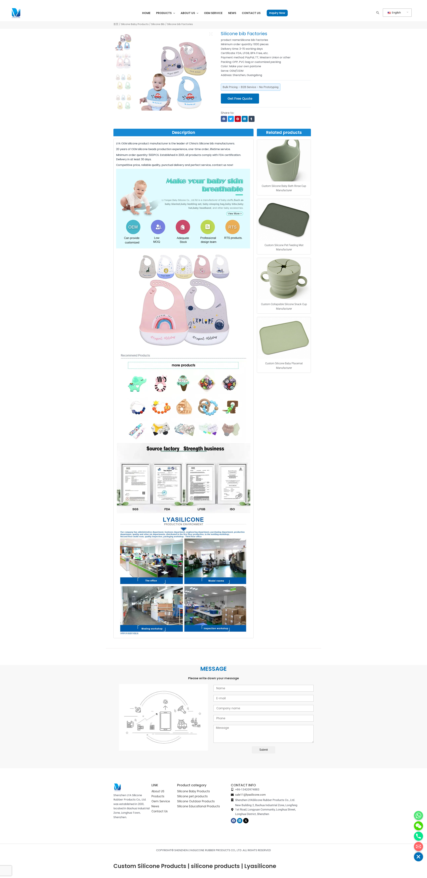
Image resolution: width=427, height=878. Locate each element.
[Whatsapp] (418, 815)
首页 (115, 24)
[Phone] (418, 836)
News (155, 806)
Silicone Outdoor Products (196, 801)
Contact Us (159, 811)
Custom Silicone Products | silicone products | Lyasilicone (194, 866)
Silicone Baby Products (135, 24)
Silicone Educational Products (198, 806)
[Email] (418, 846)
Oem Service (160, 801)
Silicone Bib (158, 24)
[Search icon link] (377, 13)
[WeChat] (418, 825)
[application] (173, 13)
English (396, 13)
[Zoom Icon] (211, 34)
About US (157, 791)
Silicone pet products (192, 796)
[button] (224, 119)
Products (157, 796)
